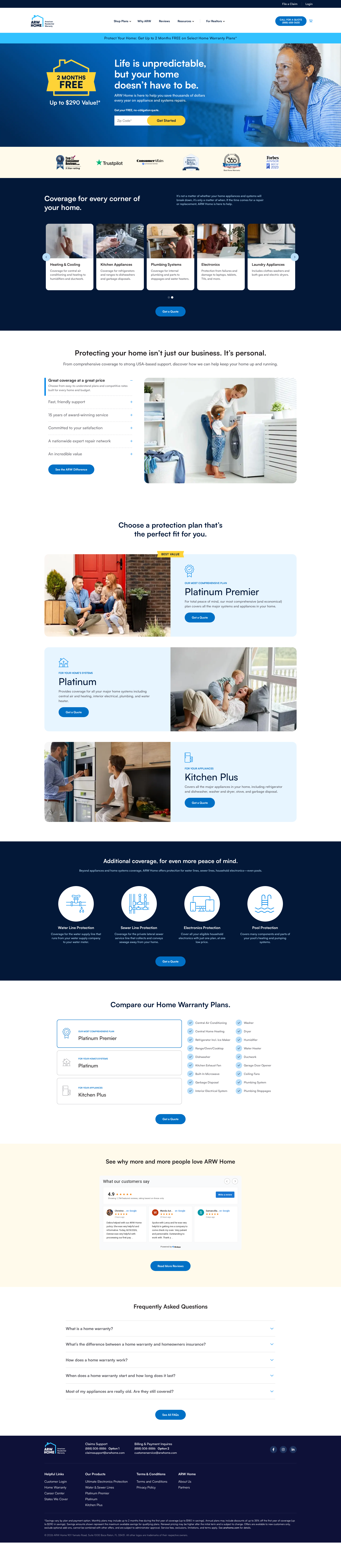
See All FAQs (170, 1408)
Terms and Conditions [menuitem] (152, 1474)
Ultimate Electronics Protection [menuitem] (106, 1474)
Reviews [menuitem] (164, 21)
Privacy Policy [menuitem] (146, 1480)
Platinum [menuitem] (91, 1492)
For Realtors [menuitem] (214, 21)
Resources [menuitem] (184, 21)
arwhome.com (231, 1520)
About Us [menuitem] (184, 1474)
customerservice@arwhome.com (155, 1446)
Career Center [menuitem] (54, 1486)
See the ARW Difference (71, 469)
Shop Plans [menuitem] (121, 21)
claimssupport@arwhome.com (105, 1446)
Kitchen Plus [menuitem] (93, 1498)
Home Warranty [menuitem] (55, 1480)
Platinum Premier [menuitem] (97, 1486)
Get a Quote (170, 311)
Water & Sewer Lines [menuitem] (99, 1480)
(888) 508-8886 (95, 1441)
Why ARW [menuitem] (144, 21)
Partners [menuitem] (184, 1480)
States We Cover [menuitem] (56, 1492)
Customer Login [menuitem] (55, 1474)
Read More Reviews (170, 1259)
